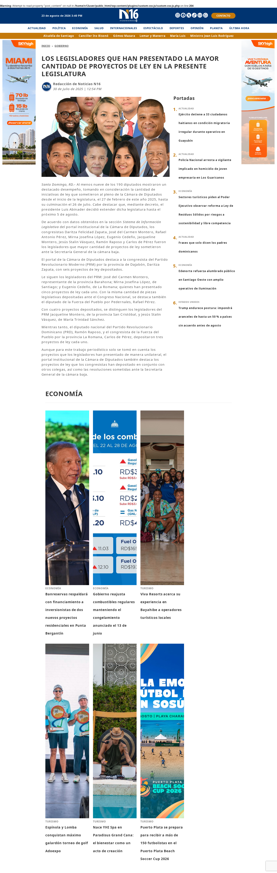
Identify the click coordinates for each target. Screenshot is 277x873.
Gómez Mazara (124, 36)
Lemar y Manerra (152, 36)
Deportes (177, 28)
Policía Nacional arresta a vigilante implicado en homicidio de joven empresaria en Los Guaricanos (205, 168)
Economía (80, 28)
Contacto (223, 15)
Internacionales (123, 28)
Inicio (46, 46)
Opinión (197, 28)
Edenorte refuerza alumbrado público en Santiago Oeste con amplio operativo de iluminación (207, 279)
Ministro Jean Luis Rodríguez (212, 36)
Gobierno (62, 46)
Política (59, 28)
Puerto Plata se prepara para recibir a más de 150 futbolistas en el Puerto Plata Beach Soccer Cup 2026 (161, 843)
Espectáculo (153, 28)
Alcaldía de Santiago (58, 36)
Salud (99, 28)
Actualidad (37, 28)
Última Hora (239, 28)
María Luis (178, 36)
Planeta (216, 28)
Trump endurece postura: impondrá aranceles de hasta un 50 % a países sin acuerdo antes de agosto (205, 316)
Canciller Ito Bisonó (94, 36)
